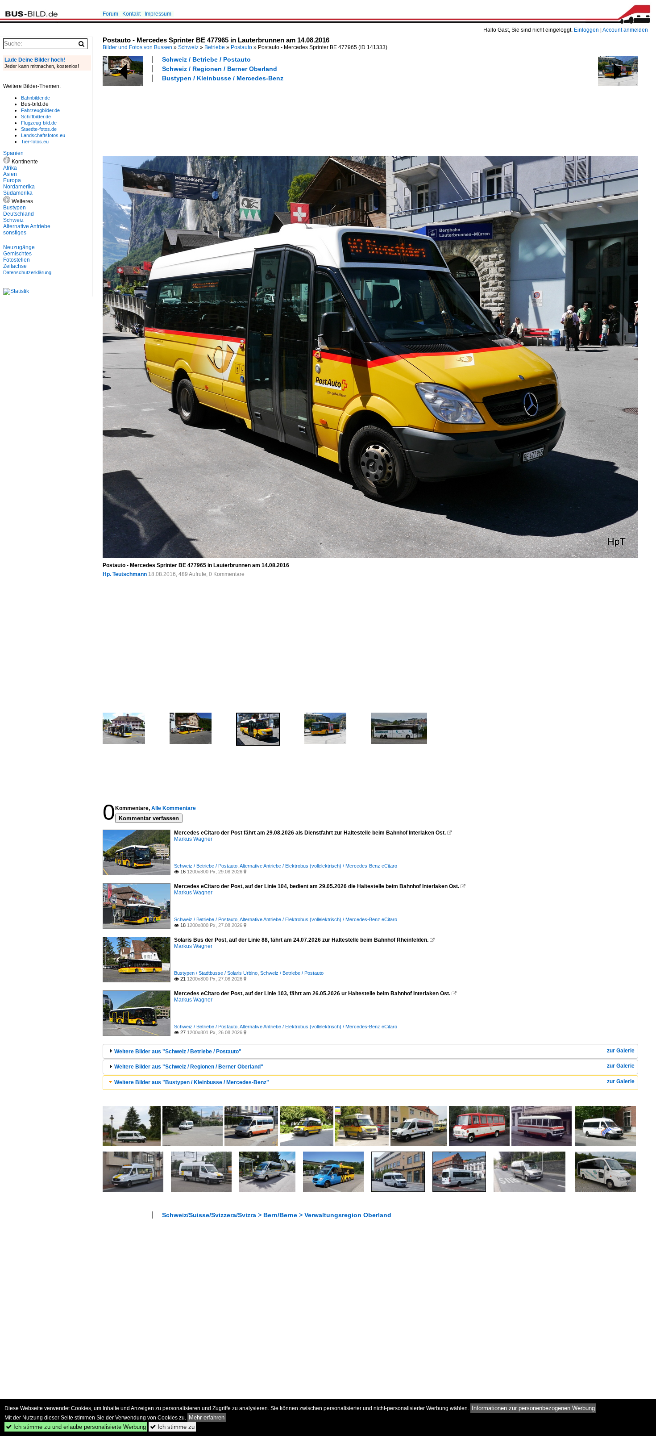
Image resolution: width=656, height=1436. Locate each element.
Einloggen (586, 30)
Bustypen (14, 208)
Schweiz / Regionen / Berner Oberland (219, 68)
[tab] (370, 1051)
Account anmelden (625, 30)
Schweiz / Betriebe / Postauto (206, 59)
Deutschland (18, 214)
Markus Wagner (193, 839)
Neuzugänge (19, 247)
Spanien (13, 153)
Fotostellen (16, 260)
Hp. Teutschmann (125, 574)
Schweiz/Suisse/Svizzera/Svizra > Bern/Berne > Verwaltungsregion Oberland (276, 1215)
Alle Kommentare (173, 808)
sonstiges (14, 233)
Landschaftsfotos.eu (43, 135)
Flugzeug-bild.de (39, 122)
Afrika (10, 168)
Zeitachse (15, 266)
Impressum (158, 14)
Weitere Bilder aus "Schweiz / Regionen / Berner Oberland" (188, 1067)
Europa (12, 180)
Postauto (241, 47)
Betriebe (214, 47)
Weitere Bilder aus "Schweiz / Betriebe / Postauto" (177, 1051)
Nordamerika (19, 187)
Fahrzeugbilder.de (40, 110)
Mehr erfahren (206, 1417)
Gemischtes (17, 253)
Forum (110, 14)
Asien (10, 174)
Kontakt (131, 14)
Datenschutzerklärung (27, 272)
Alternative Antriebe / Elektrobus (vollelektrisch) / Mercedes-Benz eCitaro (318, 865)
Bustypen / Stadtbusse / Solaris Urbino (215, 973)
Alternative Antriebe (26, 226)
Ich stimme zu (172, 1426)
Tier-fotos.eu (35, 141)
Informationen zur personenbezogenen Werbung (533, 1408)
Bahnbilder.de (35, 97)
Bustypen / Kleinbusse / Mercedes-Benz (222, 78)
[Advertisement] (265, 118)
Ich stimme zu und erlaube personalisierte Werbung (76, 1426)
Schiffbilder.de (36, 116)
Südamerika (18, 193)
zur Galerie (621, 1051)
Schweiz (188, 47)
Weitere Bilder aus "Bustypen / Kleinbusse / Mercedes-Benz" (191, 1082)
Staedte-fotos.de (39, 129)
